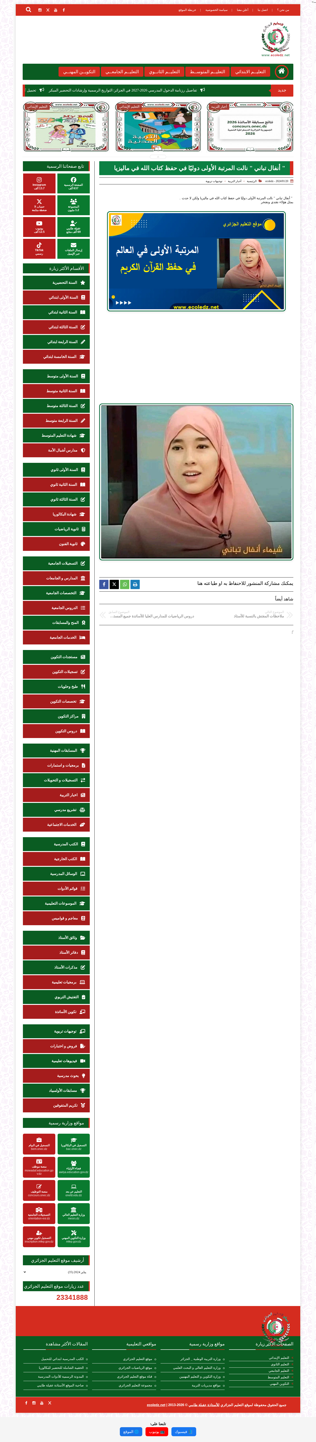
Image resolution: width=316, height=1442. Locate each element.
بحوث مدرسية (68, 1076)
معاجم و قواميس (65, 918)
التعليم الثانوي (280, 1364)
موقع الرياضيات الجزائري (135, 1367)
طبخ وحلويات (68, 686)
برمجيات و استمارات (63, 765)
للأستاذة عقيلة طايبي (204, 1405)
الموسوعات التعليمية (61, 903)
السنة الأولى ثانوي (65, 470)
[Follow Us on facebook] (26, 1402)
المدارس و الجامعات (62, 578)
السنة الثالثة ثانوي (64, 499)
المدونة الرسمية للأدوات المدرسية (61, 1376)
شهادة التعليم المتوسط (59, 435)
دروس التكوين (66, 731)
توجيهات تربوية (214, 181)
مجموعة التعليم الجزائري (135, 1385)
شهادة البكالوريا (65, 514)
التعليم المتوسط (278, 1377)
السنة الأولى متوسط (63, 376)
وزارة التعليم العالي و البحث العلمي (197, 1367)
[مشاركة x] (114, 584)
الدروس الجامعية (65, 608)
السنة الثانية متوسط (62, 391)
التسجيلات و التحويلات (61, 780)
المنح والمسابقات (66, 623)
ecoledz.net (156, 1405)
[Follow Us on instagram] (34, 1402)
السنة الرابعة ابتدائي (62, 342)
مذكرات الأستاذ (66, 967)
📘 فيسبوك (184, 1432)
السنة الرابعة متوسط (62, 421)
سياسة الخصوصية (216, 10)
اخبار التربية (69, 795)
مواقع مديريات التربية (206, 1385)
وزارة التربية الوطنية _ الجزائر (200, 1359)
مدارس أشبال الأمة (63, 450)
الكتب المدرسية (66, 844)
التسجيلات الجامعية (63, 563)
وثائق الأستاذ (68, 938)
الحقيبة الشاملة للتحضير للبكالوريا (61, 1367)
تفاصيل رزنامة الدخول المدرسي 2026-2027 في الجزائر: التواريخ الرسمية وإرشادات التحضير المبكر (211, 90)
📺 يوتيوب (157, 1432)
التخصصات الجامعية (61, 593)
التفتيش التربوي (67, 997)
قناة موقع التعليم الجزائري (134, 1376)
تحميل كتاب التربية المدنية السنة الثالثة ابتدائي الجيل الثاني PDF (66, 139)
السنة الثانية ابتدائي (63, 312)
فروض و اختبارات (64, 1046)
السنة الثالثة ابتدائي (63, 327)
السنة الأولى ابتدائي (64, 297)
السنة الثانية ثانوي (64, 484)
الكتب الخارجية (66, 859)
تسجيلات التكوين (65, 672)
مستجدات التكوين (64, 657)
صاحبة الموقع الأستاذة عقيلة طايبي (60, 1385)
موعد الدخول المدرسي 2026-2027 (250, 136)
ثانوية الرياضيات (67, 529)
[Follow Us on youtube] (41, 1402)
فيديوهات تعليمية (65, 1061)
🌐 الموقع (131, 1432)
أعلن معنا (242, 10)
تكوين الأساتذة (66, 1012)
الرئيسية (252, 181)
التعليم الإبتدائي (279, 1358)
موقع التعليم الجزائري (137, 1359)
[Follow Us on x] (49, 1402)
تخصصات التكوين (63, 701)
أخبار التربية (234, 181)
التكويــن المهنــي (79, 71)
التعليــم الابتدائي (250, 71)
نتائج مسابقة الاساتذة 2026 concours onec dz (158, 139)
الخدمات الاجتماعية (62, 825)
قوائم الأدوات (68, 888)
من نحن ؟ (283, 10)
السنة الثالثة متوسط (62, 406)
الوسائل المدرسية (64, 874)
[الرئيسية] (282, 72)
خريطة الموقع (187, 10)
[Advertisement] (196, 359)
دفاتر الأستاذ (69, 952)
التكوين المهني (279, 1383)
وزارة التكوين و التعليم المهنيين (200, 1376)
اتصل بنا (263, 10)
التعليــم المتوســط (207, 71)
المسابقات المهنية (64, 750)
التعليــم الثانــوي (164, 71)
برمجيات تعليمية (64, 982)
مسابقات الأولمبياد (63, 1090)
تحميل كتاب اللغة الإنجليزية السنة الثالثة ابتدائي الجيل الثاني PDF (76, 90)
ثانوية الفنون (68, 544)
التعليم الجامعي (279, 1371)
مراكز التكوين (69, 716)
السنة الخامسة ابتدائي (60, 357)
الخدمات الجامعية (63, 637)
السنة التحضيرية (65, 282)
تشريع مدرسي (65, 810)
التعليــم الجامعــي (122, 71)
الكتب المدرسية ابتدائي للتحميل (62, 1359)
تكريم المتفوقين (65, 1105)
